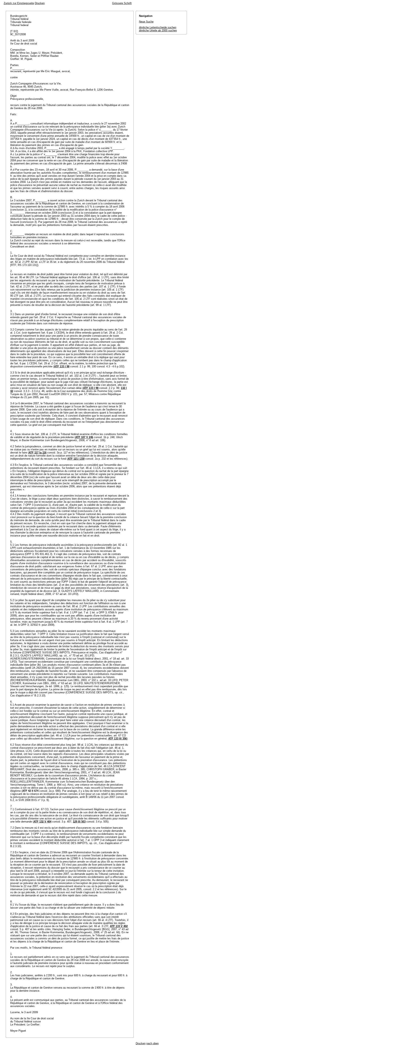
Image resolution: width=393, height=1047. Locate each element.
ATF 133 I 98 (61, 366)
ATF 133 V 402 (119, 926)
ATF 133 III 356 (117, 738)
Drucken (40, 3)
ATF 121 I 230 (76, 458)
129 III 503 (79, 821)
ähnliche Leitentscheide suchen (157, 27)
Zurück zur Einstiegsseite (19, 3)
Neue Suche (146, 21)
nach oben (152, 1043)
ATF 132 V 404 (42, 821)
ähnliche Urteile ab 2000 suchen (158, 30)
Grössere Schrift (122, 3)
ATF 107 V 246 (84, 437)
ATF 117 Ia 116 (37, 452)
